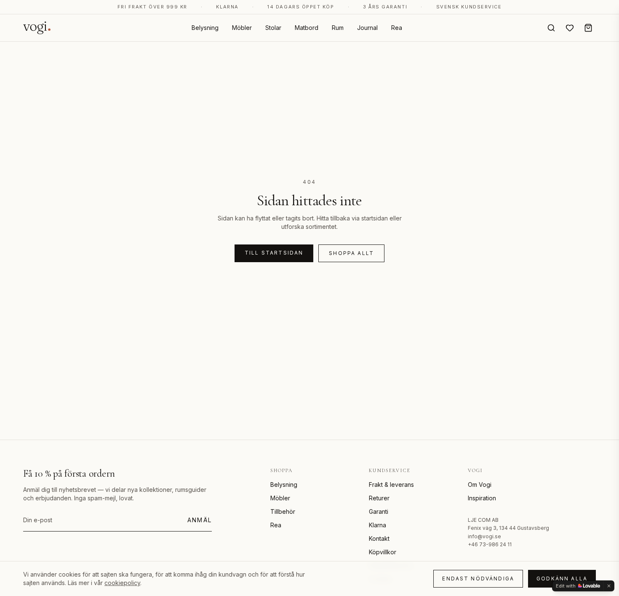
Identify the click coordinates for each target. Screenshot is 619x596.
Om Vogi (479, 484)
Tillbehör (282, 511)
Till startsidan (274, 253)
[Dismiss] (609, 586)
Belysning (205, 27)
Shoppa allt (351, 253)
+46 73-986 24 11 (490, 544)
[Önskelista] (569, 27)
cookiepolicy (122, 582)
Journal (367, 27)
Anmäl (199, 520)
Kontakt (379, 538)
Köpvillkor (382, 552)
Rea (396, 27)
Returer (379, 498)
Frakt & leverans (391, 484)
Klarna (377, 525)
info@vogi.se (484, 536)
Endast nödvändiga (478, 578)
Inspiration (482, 498)
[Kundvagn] (588, 27)
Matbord (306, 27)
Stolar (273, 27)
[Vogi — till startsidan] (37, 27)
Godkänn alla (561, 578)
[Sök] (551, 27)
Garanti (378, 511)
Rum (338, 27)
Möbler (242, 27)
